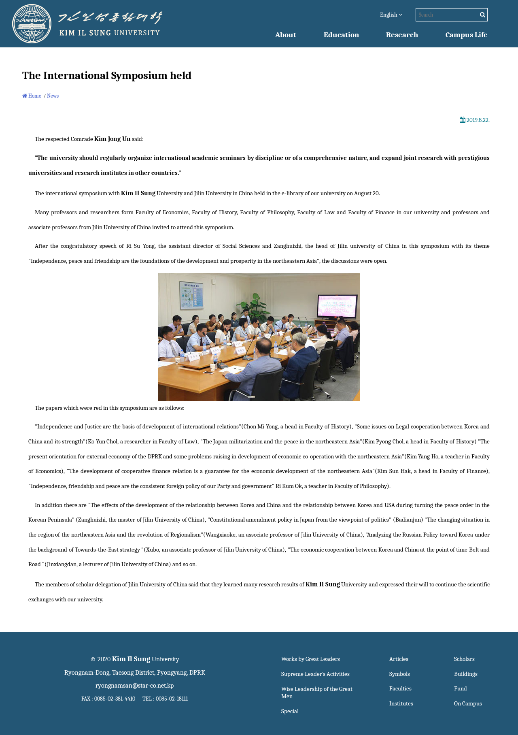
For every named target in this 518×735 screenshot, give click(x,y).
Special (290, 711)
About (285, 34)
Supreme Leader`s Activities (315, 674)
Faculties (400, 688)
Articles (398, 659)
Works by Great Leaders (310, 659)
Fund (460, 688)
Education (341, 34)
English (389, 14)
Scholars (464, 659)
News (53, 96)
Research (402, 34)
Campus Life (467, 34)
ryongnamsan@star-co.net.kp (135, 685)
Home (34, 96)
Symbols (399, 674)
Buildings (466, 674)
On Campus (468, 703)
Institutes (401, 703)
